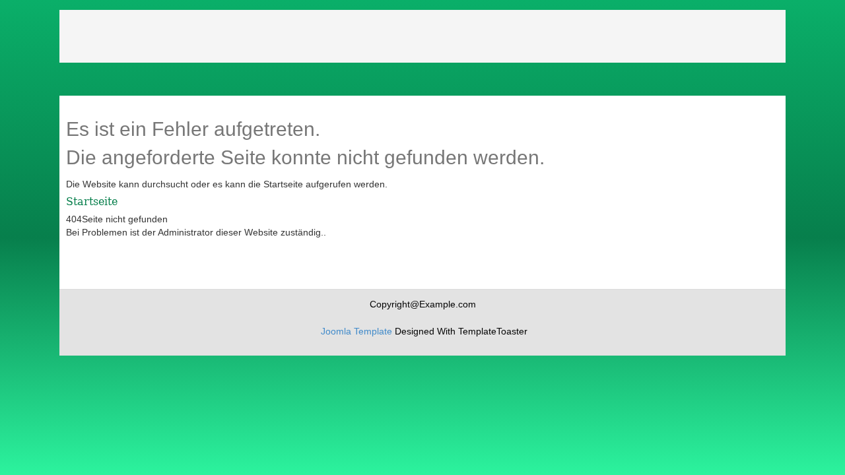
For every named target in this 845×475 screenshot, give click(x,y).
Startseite (92, 201)
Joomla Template (356, 331)
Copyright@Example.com (423, 304)
